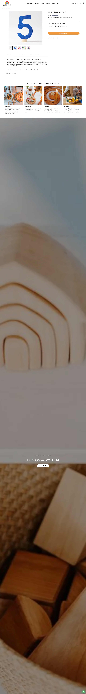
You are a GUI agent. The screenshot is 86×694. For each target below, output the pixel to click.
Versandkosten (56, 17)
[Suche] (78, 3)
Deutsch (73, 3)
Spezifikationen (21, 55)
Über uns (48, 3)
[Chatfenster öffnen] (83, 691)
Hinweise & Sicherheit (34, 55)
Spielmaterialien (29, 3)
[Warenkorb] (83, 3)
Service (58, 3)
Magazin (53, 3)
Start (3, 9)
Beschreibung (9, 55)
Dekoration (37, 3)
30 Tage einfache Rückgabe (32, 69)
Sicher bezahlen (12, 73)
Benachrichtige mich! (63, 33)
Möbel (42, 3)
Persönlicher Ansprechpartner (15, 69)
